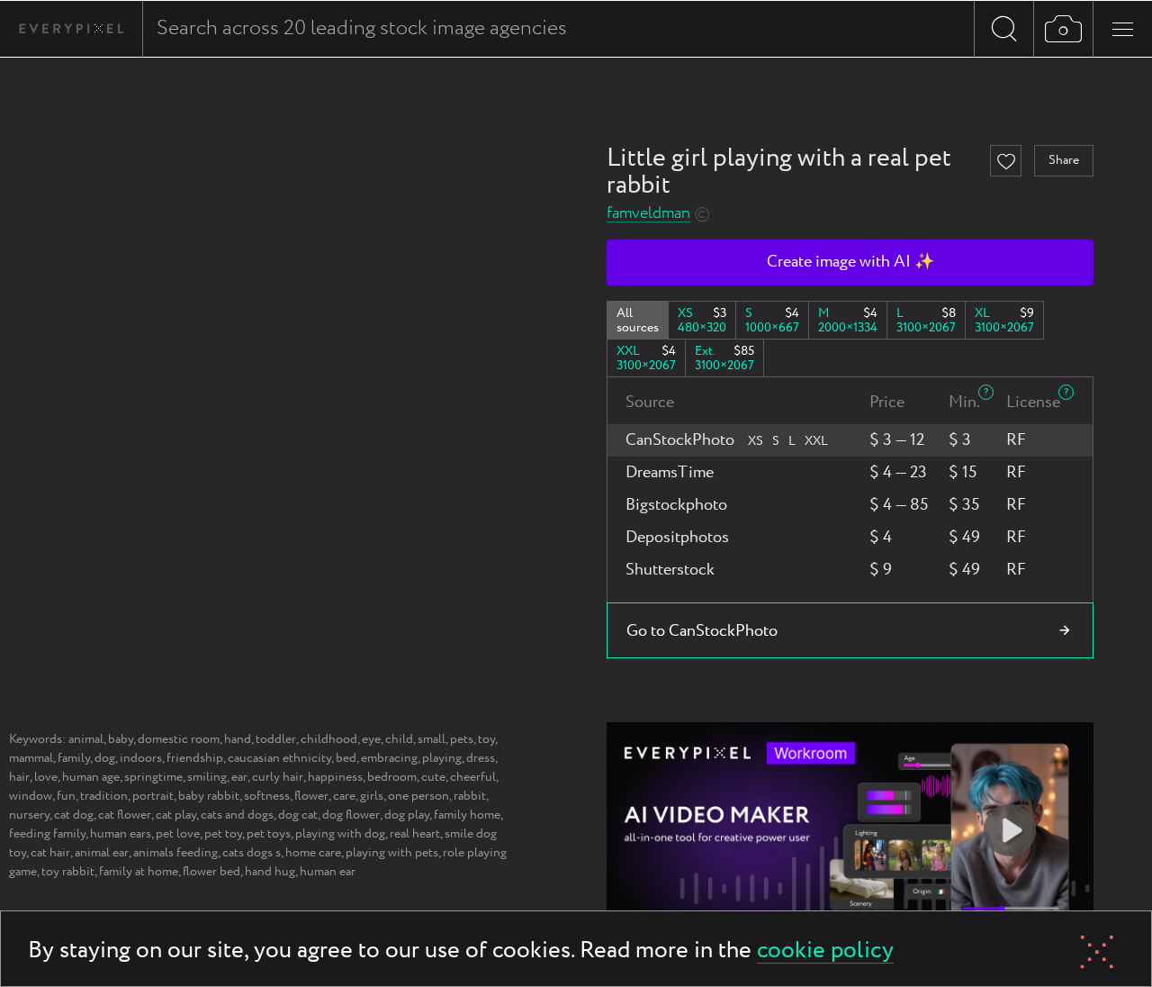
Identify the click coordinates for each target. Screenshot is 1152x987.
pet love (178, 834)
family (74, 758)
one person (418, 796)
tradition (104, 796)
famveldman (648, 213)
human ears (120, 834)
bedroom (392, 777)
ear (239, 777)
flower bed (211, 872)
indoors (141, 758)
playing (442, 758)
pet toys (269, 834)
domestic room (179, 739)
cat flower (124, 815)
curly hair (277, 777)
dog (104, 758)
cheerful (473, 777)
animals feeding (175, 853)
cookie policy (825, 951)
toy (486, 739)
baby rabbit (208, 796)
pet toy (223, 834)
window (30, 796)
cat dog (74, 815)
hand (237, 739)
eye (371, 739)
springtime (153, 777)
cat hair (50, 853)
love (46, 777)
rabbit (470, 796)
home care (313, 853)
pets (461, 739)
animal (86, 739)
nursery (29, 815)
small (432, 739)
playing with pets (392, 853)
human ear (328, 872)
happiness (335, 777)
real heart (415, 834)
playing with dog (340, 834)
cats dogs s (251, 853)
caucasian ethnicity (279, 758)
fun (66, 796)
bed (346, 758)
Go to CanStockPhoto (702, 631)
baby (120, 739)
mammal (31, 758)
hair (19, 777)
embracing (389, 758)
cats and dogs (237, 815)
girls (371, 796)
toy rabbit (67, 872)
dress (480, 758)
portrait (153, 796)
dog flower (351, 815)
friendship (194, 758)
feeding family (47, 834)
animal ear (102, 853)
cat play (176, 815)
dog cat (298, 815)
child (399, 739)
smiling (207, 777)
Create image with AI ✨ (850, 262)
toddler (276, 739)
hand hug (270, 872)
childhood (329, 739)
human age (91, 777)
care (344, 796)
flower (311, 796)
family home (467, 815)
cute (433, 777)
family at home (138, 872)
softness (267, 796)
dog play (406, 815)
